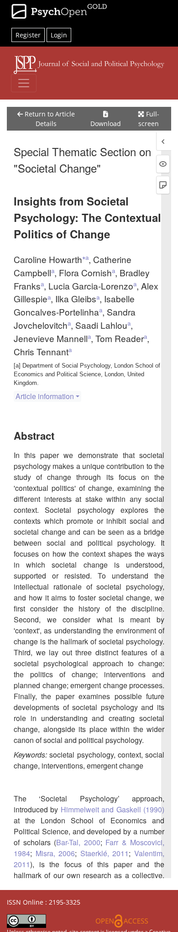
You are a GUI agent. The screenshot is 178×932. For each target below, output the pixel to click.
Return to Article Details (49, 119)
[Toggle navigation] (24, 83)
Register (28, 35)
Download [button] (105, 123)
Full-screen (148, 119)
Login (59, 35)
